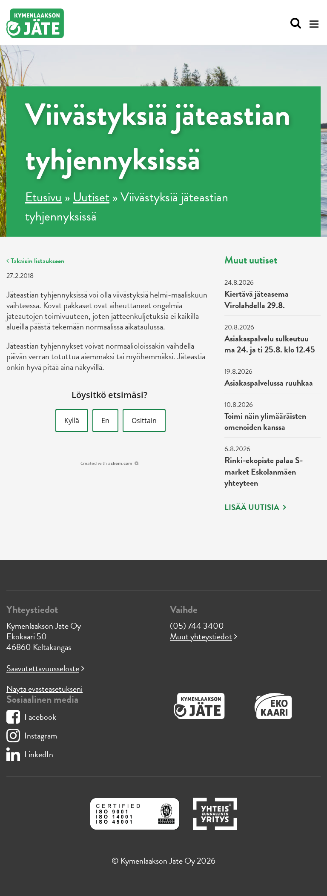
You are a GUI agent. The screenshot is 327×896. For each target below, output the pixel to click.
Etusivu (43, 197)
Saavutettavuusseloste (42, 668)
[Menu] (315, 23)
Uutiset (91, 197)
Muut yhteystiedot (201, 636)
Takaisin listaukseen (36, 261)
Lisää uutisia (252, 507)
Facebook (40, 716)
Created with (106, 463)
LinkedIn (38, 754)
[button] (71, 420)
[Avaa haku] (294, 23)
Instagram (40, 735)
